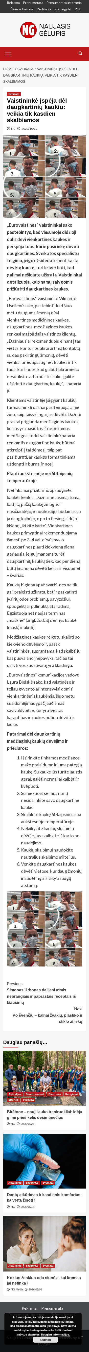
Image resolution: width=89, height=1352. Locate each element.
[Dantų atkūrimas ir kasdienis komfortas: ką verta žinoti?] (44, 1161)
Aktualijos (15, 1094)
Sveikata (13, 94)
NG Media (17, 1289)
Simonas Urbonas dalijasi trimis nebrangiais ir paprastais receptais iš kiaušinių (41, 993)
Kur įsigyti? (62, 9)
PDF (78, 9)
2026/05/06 (35, 1289)
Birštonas (54, 1094)
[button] (8, 53)
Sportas (13, 1099)
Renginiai (71, 1094)
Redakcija (44, 9)
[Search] (80, 53)
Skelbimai (32, 1182)
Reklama (13, 2)
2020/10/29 (29, 128)
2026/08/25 (27, 1123)
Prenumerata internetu (64, 2)
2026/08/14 (27, 1206)
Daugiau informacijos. (55, 1334)
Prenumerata (33, 2)
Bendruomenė (35, 1094)
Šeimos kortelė (22, 9)
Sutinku (45, 1339)
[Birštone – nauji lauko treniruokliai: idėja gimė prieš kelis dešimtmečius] (44, 1078)
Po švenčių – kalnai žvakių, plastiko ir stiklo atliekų (47, 1015)
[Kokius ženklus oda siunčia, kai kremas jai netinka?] (44, 1243)
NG (13, 128)
